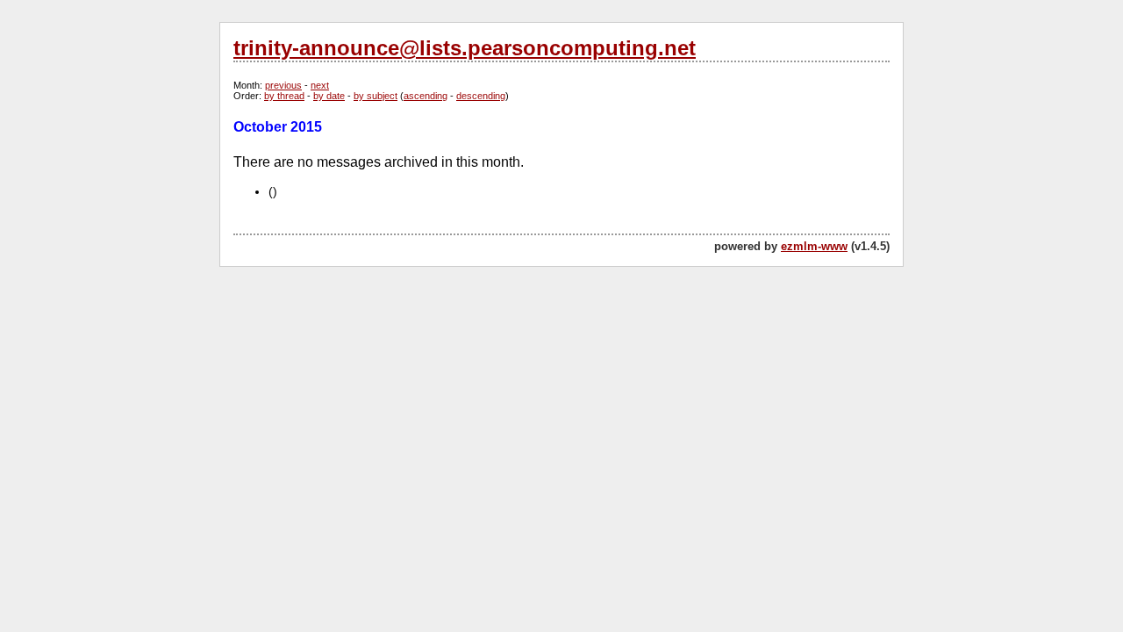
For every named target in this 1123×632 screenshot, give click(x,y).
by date (329, 95)
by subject (375, 95)
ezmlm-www (814, 246)
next (320, 85)
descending (480, 95)
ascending (425, 95)
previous (283, 85)
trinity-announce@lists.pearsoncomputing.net (464, 48)
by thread (284, 95)
